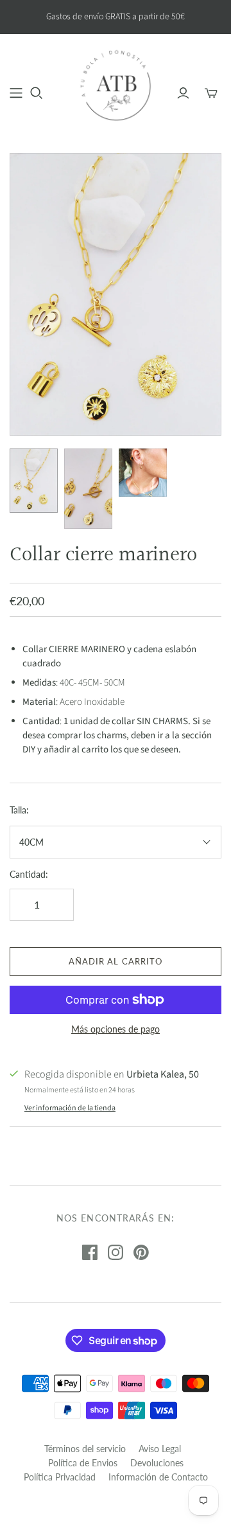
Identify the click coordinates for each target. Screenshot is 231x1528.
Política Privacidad (60, 1476)
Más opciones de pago (115, 1029)
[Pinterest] (141, 1252)
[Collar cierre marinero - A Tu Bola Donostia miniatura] (34, 481)
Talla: (19, 809)
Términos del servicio (85, 1448)
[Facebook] (90, 1252)
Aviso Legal (160, 1448)
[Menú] (16, 93)
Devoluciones (157, 1462)
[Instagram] (115, 1252)
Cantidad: (29, 874)
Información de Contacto (158, 1476)
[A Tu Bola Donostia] (115, 84)
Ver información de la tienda (70, 1108)
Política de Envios (82, 1462)
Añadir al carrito (115, 961)
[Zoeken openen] (36, 93)
